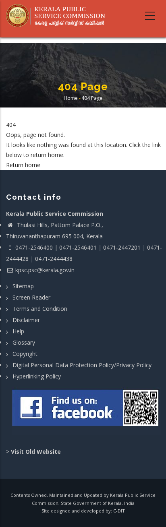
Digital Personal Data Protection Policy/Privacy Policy (81, 365)
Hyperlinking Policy (36, 376)
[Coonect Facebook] (86, 411)
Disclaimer (26, 320)
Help (18, 331)
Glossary (23, 342)
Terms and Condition (39, 308)
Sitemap (23, 286)
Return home (23, 165)
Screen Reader (31, 297)
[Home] (58, 15)
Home (71, 98)
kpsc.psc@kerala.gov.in (45, 270)
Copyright (24, 354)
